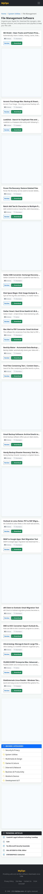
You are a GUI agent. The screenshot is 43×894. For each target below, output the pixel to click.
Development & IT (13, 780)
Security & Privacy (13, 750)
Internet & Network (13, 767)
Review (6, 43)
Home (3, 14)
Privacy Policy (9, 881)
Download (17, 43)
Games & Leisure (12, 763)
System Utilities (14, 14)
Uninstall (21, 884)
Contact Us (27, 881)
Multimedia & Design (14, 759)
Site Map (19, 881)
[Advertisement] (21, 72)
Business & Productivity (15, 772)
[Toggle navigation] (39, 3)
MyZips (5, 3)
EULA (35, 881)
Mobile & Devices (12, 776)
